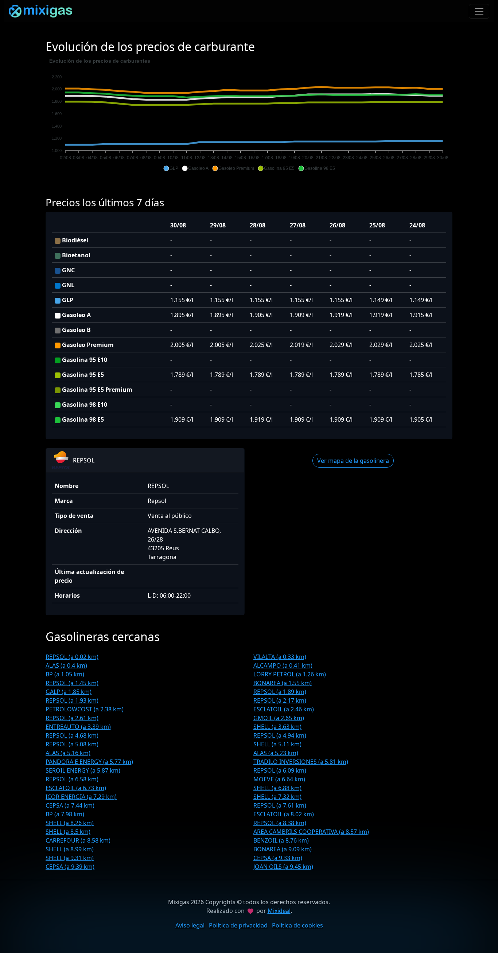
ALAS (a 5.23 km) (275, 753)
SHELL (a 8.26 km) (70, 823)
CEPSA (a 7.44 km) (70, 805)
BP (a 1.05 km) (65, 674)
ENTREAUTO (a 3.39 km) (78, 727)
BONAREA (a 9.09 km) (282, 849)
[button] (170, 168)
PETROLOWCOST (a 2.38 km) (85, 709)
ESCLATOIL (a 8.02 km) (283, 814)
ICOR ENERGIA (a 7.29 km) (81, 797)
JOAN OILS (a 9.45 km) (283, 867)
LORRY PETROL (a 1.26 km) (289, 674)
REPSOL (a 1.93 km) (72, 700)
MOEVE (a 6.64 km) (279, 779)
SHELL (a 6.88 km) (277, 788)
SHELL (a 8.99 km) (70, 849)
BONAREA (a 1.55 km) (282, 683)
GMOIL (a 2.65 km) (278, 718)
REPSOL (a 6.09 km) (279, 770)
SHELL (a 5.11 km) (277, 744)
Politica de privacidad (238, 925)
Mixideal (279, 911)
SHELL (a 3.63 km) (277, 727)
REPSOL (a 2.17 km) (279, 700)
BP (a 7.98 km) (65, 814)
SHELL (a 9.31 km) (70, 858)
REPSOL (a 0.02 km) (72, 657)
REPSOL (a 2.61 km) (72, 718)
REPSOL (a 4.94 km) (279, 735)
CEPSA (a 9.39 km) (70, 867)
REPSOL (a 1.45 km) (72, 683)
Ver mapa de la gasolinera (353, 461)
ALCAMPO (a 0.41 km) (282, 665)
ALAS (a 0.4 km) (66, 665)
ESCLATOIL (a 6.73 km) (76, 788)
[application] (249, 114)
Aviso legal (190, 925)
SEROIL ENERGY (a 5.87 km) (83, 770)
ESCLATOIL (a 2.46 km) (283, 709)
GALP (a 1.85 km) (69, 692)
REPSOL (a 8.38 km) (279, 823)
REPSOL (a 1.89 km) (279, 692)
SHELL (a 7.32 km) (277, 797)
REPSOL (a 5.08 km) (72, 744)
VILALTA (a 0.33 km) (279, 657)
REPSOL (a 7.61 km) (279, 805)
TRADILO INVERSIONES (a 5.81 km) (300, 762)
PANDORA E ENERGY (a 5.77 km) (89, 762)
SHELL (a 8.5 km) (68, 832)
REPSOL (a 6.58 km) (72, 779)
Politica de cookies (297, 925)
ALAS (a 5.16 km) (68, 753)
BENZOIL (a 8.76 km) (281, 840)
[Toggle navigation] (479, 11)
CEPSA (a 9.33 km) (277, 858)
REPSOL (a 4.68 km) (72, 735)
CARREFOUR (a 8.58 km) (78, 840)
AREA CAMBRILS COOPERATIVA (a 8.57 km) (311, 832)
